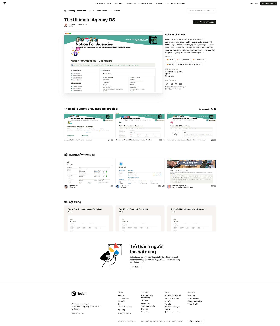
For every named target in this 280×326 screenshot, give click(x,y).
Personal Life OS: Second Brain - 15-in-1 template (186, 140)
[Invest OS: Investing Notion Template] (88, 125)
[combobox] (201, 10)
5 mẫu (71, 26)
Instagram (170, 76)
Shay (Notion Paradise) (78, 24)
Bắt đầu (135, 267)
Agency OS (73, 186)
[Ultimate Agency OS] (191, 171)
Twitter (169, 74)
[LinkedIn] (172, 84)
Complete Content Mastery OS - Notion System (134, 140)
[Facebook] (176, 84)
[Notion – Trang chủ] (4, 3)
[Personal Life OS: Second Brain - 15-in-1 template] (191, 125)
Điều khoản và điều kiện (172, 89)
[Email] (180, 84)
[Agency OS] (88, 171)
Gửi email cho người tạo (174, 72)
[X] (167, 84)
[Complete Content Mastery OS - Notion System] (140, 125)
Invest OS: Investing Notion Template (78, 140)
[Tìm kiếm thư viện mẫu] (213, 10)
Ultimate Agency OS (180, 186)
